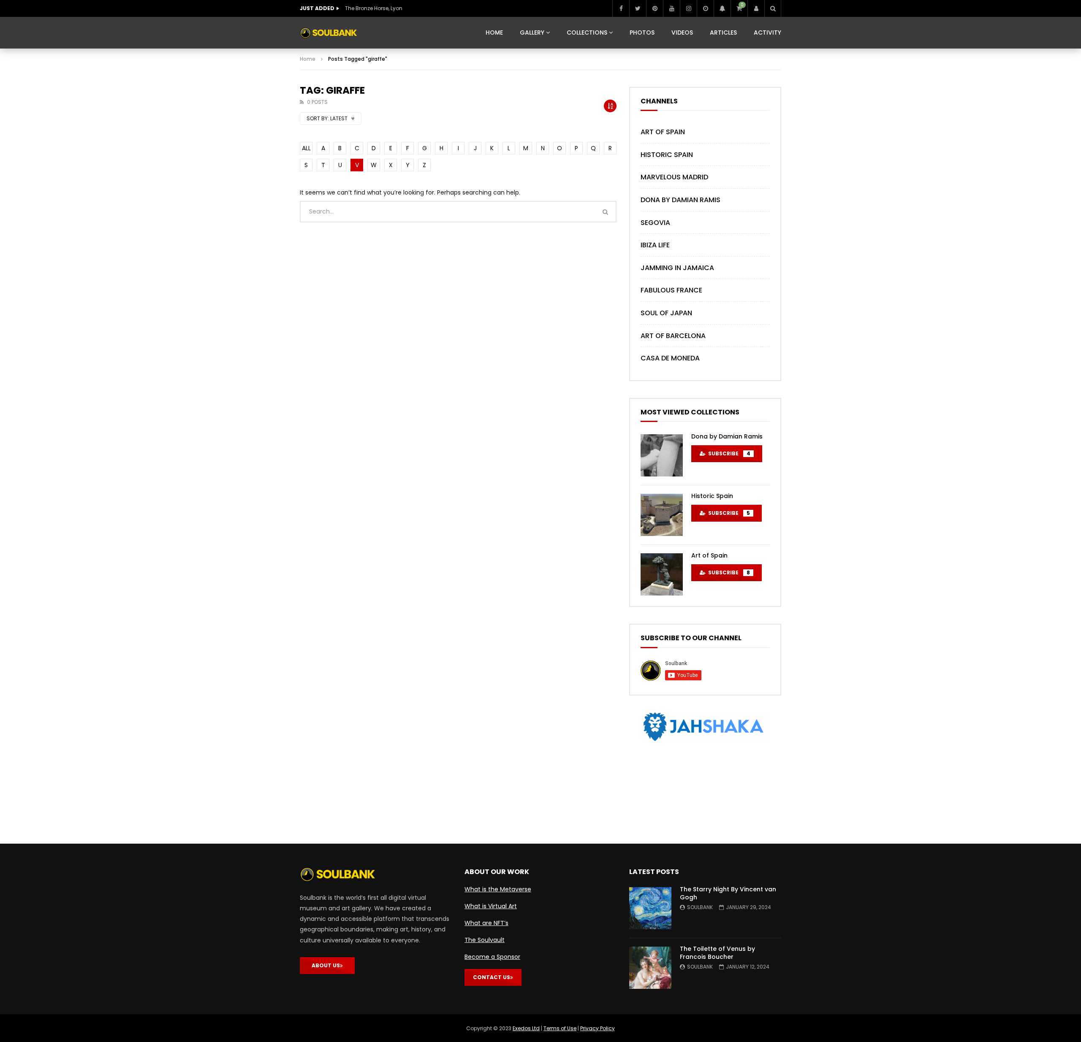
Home (307, 58)
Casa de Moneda (670, 358)
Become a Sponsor (492, 957)
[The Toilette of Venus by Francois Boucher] (650, 968)
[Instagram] (688, 8)
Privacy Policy (597, 1028)
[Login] (755, 8)
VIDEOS (682, 32)
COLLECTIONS (587, 32)
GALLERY (532, 32)
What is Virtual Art (490, 906)
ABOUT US (326, 965)
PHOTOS (642, 32)
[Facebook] (620, 8)
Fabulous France (671, 290)
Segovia (655, 222)
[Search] (772, 8)
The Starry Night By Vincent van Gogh (728, 893)
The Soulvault (484, 940)
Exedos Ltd (526, 1028)
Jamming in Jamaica (677, 268)
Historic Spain (667, 155)
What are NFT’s (486, 923)
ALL (306, 148)
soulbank (700, 907)
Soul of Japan (666, 313)
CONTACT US (491, 977)
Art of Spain (663, 132)
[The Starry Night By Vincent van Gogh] (650, 908)
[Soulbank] (328, 33)
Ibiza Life (655, 245)
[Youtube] (671, 8)
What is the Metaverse (497, 889)
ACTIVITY (767, 32)
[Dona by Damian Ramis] (662, 455)
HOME (494, 32)
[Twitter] (637, 8)
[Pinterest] (654, 8)
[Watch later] (705, 8)
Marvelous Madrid (674, 177)
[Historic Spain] (662, 515)
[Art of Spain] (662, 574)
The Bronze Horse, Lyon (373, 8)
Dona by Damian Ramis (680, 200)
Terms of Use (559, 1028)
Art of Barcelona (673, 336)
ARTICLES (723, 32)
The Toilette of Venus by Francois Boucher (717, 953)
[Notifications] (722, 8)
